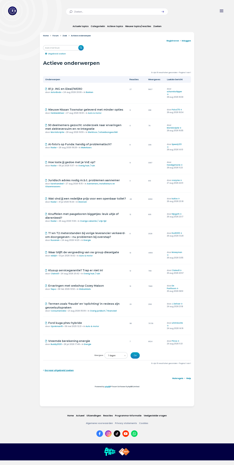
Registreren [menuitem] (173, 40)
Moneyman (177, 252)
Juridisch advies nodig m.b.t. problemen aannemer (84, 180)
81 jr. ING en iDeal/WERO (65, 88)
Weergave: (99, 355)
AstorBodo (56, 92)
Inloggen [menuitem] (186, 40)
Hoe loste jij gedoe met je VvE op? (71, 162)
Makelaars (86, 147)
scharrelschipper (174, 91)
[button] (163, 12)
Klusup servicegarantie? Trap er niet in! (75, 270)
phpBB (107, 386)
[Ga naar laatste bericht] (168, 94)
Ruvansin (55, 240)
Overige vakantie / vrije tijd (93, 221)
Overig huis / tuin (86, 165)
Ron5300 (176, 233)
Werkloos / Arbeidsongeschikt (103, 132)
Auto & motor (95, 113)
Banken (89, 92)
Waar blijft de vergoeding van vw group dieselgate (83, 252)
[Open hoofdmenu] (221, 11)
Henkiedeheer (57, 113)
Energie (87, 240)
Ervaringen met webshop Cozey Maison (76, 285)
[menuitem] (177, 378)
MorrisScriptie (57, 132)
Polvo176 (176, 109)
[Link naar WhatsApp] (134, 433)
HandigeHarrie (173, 165)
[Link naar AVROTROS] (109, 452)
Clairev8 (55, 273)
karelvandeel (57, 183)
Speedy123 (177, 144)
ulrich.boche (177, 323)
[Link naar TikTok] (117, 433)
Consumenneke (58, 310)
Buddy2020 (56, 344)
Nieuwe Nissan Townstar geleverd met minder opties (85, 109)
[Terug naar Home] (12, 11)
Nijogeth (175, 214)
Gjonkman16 (57, 326)
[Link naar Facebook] (99, 433)
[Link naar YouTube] (125, 433)
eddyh (54, 255)
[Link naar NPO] (124, 452)
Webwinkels (85, 289)
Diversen (82, 202)
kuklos (175, 198)
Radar (54, 147)
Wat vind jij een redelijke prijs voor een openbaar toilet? (87, 198)
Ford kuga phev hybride (65, 323)
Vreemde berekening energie (69, 341)
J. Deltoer (176, 304)
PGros (174, 341)
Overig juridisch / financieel (103, 310)
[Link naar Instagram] (108, 433)
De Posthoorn (171, 287)
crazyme (176, 180)
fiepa (53, 289)
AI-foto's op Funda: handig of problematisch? (80, 144)
